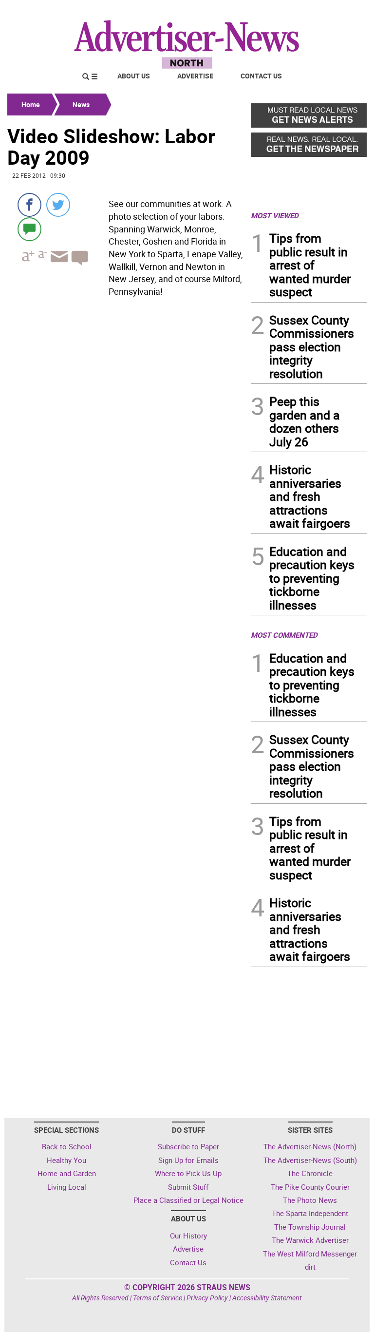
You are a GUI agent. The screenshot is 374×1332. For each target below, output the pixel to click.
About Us (133, 75)
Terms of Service (157, 1297)
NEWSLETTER (288, 11)
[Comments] (29, 229)
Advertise (195, 75)
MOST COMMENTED (284, 635)
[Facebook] (29, 205)
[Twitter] (58, 205)
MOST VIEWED (275, 215)
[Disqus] (126, 605)
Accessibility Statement (267, 1297)
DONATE (343, 11)
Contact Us (261, 75)
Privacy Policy (207, 1297)
